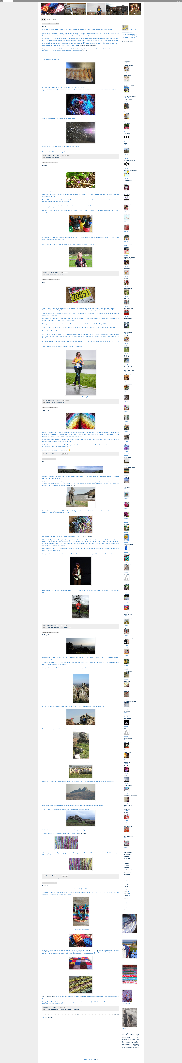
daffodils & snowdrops (128, 638)
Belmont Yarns (127, 681)
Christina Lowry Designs (128, 434)
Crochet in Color (127, 224)
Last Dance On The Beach (94, 950)
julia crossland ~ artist (128, 861)
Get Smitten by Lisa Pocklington (130, 795)
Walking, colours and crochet (50, 635)
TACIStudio (126, 511)
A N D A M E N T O (127, 457)
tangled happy (127, 444)
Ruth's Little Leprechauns (129, 869)
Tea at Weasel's (127, 574)
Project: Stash (127, 394)
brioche (135, 1042)
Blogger (96, 1059)
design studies (48, 157)
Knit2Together (127, 711)
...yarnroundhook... (127, 872)
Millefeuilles (126, 534)
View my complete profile (127, 41)
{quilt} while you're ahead (129, 370)
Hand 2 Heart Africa (128, 826)
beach (128, 1038)
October (127, 886)
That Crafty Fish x (127, 813)
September (127, 889)
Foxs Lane (126, 234)
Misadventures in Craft (128, 852)
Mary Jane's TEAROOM (128, 65)
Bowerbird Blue (127, 874)
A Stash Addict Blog (128, 671)
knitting (123, 1045)
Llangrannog (58, 627)
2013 (125, 905)
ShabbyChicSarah (127, 374)
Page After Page (127, 214)
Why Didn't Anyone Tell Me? (129, 467)
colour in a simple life (128, 618)
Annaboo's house (127, 204)
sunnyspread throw (126, 1039)
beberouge (126, 668)
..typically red (126, 584)
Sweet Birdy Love (127, 491)
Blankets (54, 19)
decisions (58, 274)
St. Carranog (69, 627)
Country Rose (126, 648)
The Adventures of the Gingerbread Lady (128, 356)
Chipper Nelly (126, 424)
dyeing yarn (54, 157)
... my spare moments (128, 180)
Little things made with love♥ (130, 701)
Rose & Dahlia (126, 298)
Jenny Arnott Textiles (128, 785)
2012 (125, 907)
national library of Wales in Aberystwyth (87, 45)
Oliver (62, 627)
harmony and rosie (127, 564)
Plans (43, 282)
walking (57, 878)
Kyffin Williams (84, 50)
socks (130, 1045)
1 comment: (58, 400)
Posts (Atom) (50, 1017)
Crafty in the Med (127, 147)
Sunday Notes (126, 865)
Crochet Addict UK (127, 718)
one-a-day (129, 1036)
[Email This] (63, 155)
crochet (131, 1041)
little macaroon (127, 658)
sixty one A (126, 628)
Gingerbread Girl (127, 858)
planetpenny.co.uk (127, 61)
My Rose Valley (127, 133)
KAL (138, 1042)
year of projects (128, 1034)
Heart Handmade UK (128, 332)
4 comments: (58, 155)
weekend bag (76, 1009)
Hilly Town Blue (127, 454)
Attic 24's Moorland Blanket (48, 996)
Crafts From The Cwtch (128, 308)
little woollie (126, 247)
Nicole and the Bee (127, 521)
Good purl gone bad (128, 244)
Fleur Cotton (126, 822)
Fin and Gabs (126, 691)
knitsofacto (126, 414)
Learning (44, 165)
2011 (125, 909)
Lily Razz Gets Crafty (128, 614)
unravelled (126, 775)
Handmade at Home (128, 715)
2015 (125, 900)
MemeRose (126, 345)
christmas (124, 1036)
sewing (132, 1042)
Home (43, 19)
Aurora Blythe (126, 501)
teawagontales (127, 268)
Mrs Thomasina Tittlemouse (130, 160)
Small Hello (45, 410)
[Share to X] (65, 155)
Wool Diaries (126, 863)
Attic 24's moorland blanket (51, 627)
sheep (123, 1047)
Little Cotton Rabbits (128, 100)
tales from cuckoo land (128, 836)
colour (55, 274)
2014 (125, 903)
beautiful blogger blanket (127, 1044)
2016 (125, 898)
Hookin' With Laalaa (128, 384)
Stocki (125, 728)
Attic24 (125, 143)
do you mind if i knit (128, 738)
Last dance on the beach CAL (68, 1009)
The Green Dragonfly (128, 367)
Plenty (44, 26)
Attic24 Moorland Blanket (86, 536)
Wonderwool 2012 (129, 1049)
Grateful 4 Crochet (127, 742)
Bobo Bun (126, 278)
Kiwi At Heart (126, 524)
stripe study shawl (135, 1045)
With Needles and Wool (128, 544)
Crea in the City (127, 487)
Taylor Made (126, 322)
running (61, 274)
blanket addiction (59, 1009)
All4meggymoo (127, 856)
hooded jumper (136, 1044)
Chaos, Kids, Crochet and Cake (130, 96)
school (127, 1045)
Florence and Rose (127, 752)
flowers (137, 1039)
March (44, 462)
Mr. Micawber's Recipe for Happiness (129, 85)
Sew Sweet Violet (127, 194)
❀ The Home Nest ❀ (128, 854)
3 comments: (57, 272)
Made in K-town (127, 335)
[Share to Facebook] (67, 155)
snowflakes (127, 1047)
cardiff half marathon (50, 274)
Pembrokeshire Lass (128, 288)
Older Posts (116, 1014)
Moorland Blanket (82, 833)
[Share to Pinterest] (68, 155)
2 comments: (55, 1007)
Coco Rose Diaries (127, 75)
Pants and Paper (127, 762)
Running (48, 19)
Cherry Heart (126, 113)
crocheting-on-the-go (134, 1047)
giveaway (124, 1041)
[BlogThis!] (64, 155)
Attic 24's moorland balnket (51, 1009)
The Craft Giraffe (127, 765)
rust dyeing (58, 157)
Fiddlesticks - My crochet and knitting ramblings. (129, 258)
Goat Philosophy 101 (128, 318)
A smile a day (126, 477)
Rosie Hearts (126, 594)
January (127, 895)
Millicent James (127, 809)
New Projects (46, 885)
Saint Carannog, (71, 485)
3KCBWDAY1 (124, 1049)
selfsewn (125, 184)
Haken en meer (127, 554)
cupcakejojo (126, 867)
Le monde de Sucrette (128, 157)
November (127, 882)
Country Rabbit (127, 123)
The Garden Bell (127, 850)
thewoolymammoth (128, 805)
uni (63, 402)
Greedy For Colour (127, 404)
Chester (128, 1041)
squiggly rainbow (127, 840)
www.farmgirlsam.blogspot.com (130, 170)
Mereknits (126, 103)
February (127, 893)
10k (46, 402)
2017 (125, 880)
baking (133, 1039)
